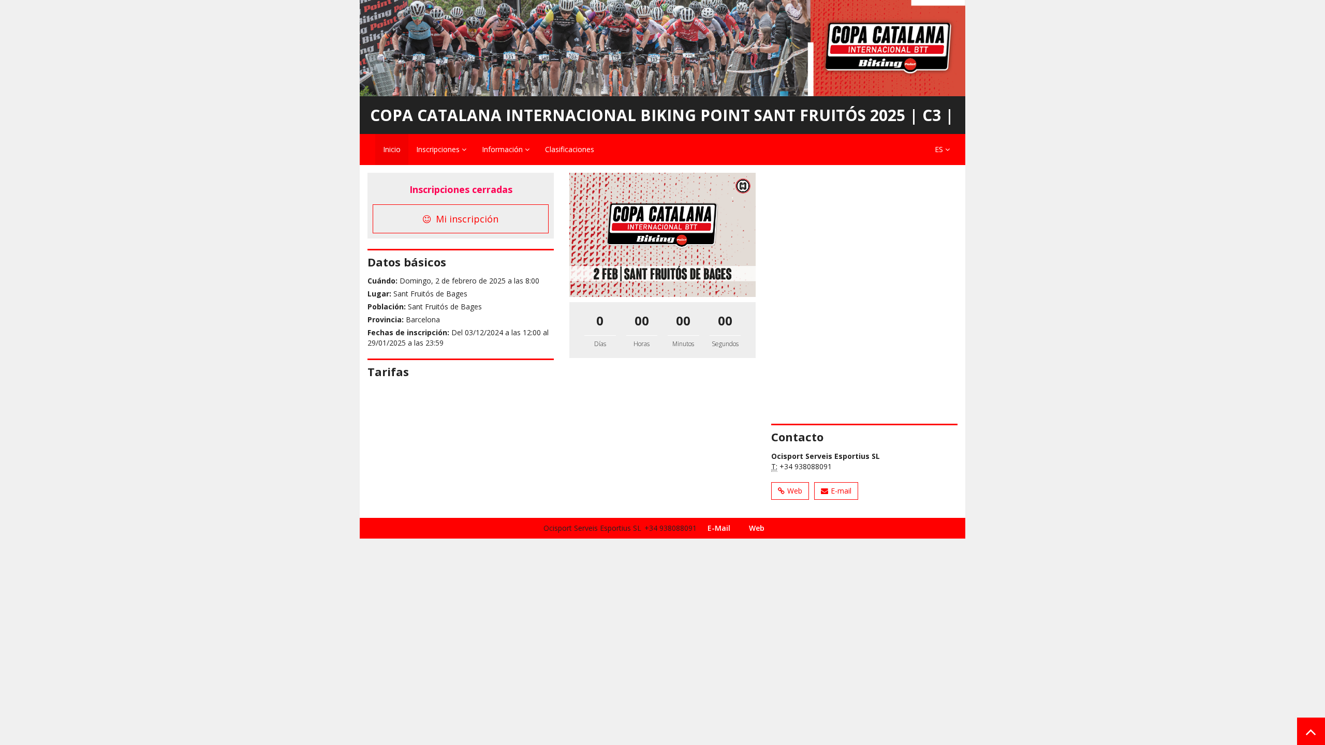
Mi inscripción (465, 219)
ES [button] (940, 149)
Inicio (392, 149)
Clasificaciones (569, 149)
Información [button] (503, 149)
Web (794, 491)
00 (642, 320)
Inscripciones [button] (439, 149)
